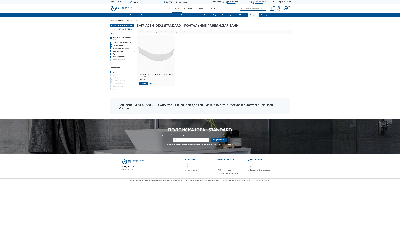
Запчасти (253, 15)
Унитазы (133, 15)
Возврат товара (192, 170)
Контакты (211, 8)
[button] (257, 2)
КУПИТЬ (143, 83)
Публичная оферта (224, 170)
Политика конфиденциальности (260, 170)
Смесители (145, 15)
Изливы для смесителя (121, 48)
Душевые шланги (119, 45)
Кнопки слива (118, 51)
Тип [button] (112, 33)
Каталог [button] (177, 8)
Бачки (206, 15)
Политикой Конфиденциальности (197, 144)
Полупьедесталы (119, 57)
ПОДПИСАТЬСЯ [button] (219, 140)
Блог (251, 164)
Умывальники (194, 15)
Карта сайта (222, 167)
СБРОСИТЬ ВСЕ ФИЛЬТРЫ (123, 29)
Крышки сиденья (119, 59)
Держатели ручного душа (122, 42)
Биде (215, 15)
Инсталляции (171, 15)
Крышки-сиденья (228, 15)
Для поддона (117, 72)
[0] (286, 8)
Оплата (189, 167)
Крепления (117, 54)
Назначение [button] (115, 68)
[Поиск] (242, 8)
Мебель (242, 15)
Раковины (157, 15)
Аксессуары (265, 15)
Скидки (252, 167)
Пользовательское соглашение (228, 173)
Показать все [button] (114, 63)
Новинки (199, 8)
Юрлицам (188, 8)
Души (183, 15)
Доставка (190, 164)
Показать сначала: (145, 32)
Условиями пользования (215, 144)
